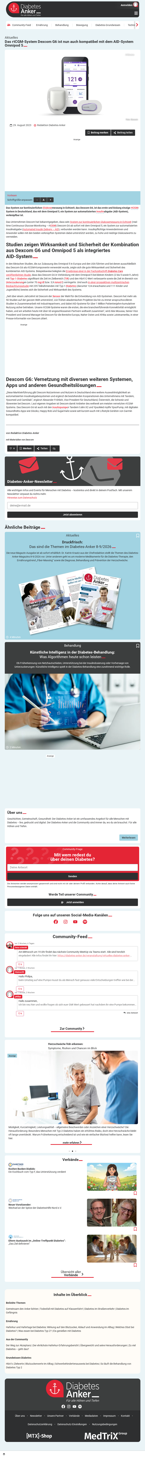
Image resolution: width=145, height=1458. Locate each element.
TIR (66, 278)
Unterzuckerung (15, 282)
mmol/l (58, 282)
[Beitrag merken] (98, 133)
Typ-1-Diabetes (18, 278)
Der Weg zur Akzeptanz (18, 1345)
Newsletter (36, 1415)
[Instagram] (67, 924)
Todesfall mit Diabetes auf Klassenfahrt (61, 1308)
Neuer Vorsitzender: (35, 1206)
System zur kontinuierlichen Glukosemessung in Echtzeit (100, 221)
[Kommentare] (55, 448)
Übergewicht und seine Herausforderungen (103, 1345)
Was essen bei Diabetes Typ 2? (35, 1330)
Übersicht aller (71, 1273)
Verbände (74, 1415)
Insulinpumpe (60, 407)
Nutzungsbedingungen (104, 1424)
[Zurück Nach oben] (4, 1454)
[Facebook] (58, 924)
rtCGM (134, 208)
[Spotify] (87, 924)
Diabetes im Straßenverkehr (100, 1308)
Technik (132, 25)
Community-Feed (21, 25)
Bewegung (82, 25)
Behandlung (62, 25)
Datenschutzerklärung (40, 1424)
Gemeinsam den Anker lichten (22, 1308)
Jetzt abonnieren (72, 514)
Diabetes (71, 286)
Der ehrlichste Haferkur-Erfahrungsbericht (56, 1345)
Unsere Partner (55, 1415)
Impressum (109, 1415)
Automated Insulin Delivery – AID (41, 229)
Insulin (100, 211)
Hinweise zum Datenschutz (22, 497)
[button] (69, 1151)
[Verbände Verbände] (82, 1274)
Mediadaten (91, 1415)
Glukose (47, 208)
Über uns (20, 1415)
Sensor (56, 296)
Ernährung (42, 25)
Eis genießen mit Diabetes (67, 1330)
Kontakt (125, 1415)
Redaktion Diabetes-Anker (51, 125)
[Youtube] (77, 924)
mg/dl (41, 282)
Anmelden (126, 5)
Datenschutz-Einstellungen (72, 1424)
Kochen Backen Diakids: (37, 1170)
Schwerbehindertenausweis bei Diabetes (77, 1363)
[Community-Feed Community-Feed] (83, 1028)
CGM (53, 225)
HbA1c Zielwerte (15, 1363)
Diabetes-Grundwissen (107, 25)
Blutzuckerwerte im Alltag (39, 1363)
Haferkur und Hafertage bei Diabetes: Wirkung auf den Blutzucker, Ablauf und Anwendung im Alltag (60, 1327)
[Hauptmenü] (136, 13)
